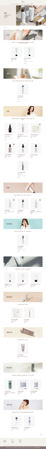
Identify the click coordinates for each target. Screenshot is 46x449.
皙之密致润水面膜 (20, 391)
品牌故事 (12, 441)
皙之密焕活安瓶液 (8, 391)
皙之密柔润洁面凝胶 (27, 58)
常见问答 (20, 442)
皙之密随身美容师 (27, 427)
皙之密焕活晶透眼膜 (14, 319)
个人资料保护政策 (36, 447)
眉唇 (19, 4)
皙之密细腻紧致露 (20, 246)
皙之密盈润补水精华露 (21, 172)
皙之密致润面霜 (7, 210)
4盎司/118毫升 (25, 61)
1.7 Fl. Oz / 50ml (25, 99)
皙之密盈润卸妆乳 (14, 58)
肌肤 (17, 4)
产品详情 (25, 63)
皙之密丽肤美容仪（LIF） (15, 427)
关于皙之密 (14, 4)
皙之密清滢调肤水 (20, 96)
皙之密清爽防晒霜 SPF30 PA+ (22, 284)
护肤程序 (22, 4)
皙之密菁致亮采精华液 (8, 134)
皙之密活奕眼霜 (26, 319)
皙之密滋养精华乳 (20, 134)
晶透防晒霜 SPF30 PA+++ (9, 284)
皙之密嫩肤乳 (32, 210)
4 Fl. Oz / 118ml (19, 99)
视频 (24, 4)
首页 (11, 4)
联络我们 (28, 4)
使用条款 (39, 447)
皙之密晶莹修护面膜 (33, 391)
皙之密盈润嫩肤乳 (20, 210)
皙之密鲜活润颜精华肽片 (34, 134)
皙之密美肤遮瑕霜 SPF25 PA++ (35, 284)
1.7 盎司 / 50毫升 (31, 61)
